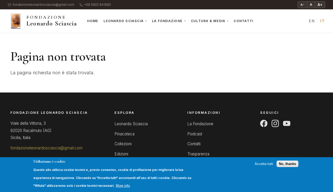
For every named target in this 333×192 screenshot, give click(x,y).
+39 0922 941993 (97, 4)
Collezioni (123, 143)
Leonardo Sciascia (124, 21)
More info (123, 186)
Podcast (194, 133)
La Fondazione (167, 21)
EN (312, 21)
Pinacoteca (124, 133)
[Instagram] (275, 123)
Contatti (243, 21)
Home (92, 21)
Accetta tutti (264, 164)
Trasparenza (198, 153)
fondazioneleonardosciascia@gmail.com (43, 4)
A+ (320, 4)
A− (302, 4)
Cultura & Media (208, 21)
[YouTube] (286, 123)
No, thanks (287, 164)
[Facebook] (263, 123)
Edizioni (121, 153)
